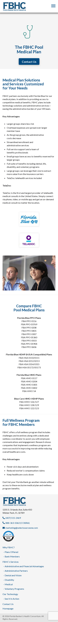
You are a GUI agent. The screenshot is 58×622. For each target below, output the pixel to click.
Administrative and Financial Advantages (24, 566)
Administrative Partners (16, 570)
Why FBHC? (9, 547)
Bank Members (12, 556)
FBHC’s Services (11, 561)
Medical (9, 584)
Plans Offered (11, 552)
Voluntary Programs (14, 588)
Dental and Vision (13, 575)
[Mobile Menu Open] (53, 6)
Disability (9, 579)
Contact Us (8, 604)
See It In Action (12, 598)
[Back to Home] (29, 501)
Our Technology (10, 594)
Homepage (8, 608)
